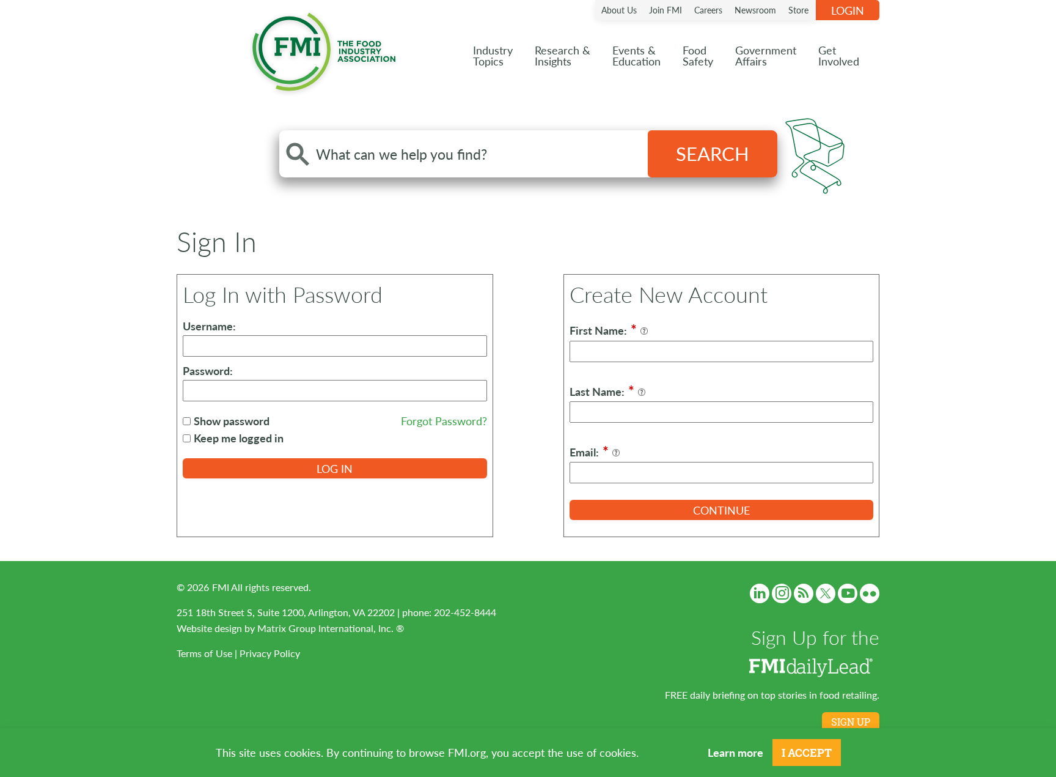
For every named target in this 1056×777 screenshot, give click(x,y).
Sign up (850, 722)
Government (765, 55)
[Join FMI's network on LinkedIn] (759, 593)
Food (698, 55)
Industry (493, 55)
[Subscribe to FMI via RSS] (803, 593)
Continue (721, 510)
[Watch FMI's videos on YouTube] (847, 593)
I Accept (807, 752)
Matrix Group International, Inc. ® (330, 628)
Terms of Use (204, 653)
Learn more (735, 752)
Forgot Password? (444, 420)
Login (847, 10)
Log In (335, 468)
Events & (636, 55)
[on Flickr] (869, 593)
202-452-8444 (465, 612)
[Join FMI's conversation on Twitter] (825, 593)
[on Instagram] (781, 593)
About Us (619, 10)
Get (838, 55)
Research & (562, 55)
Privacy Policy (270, 653)
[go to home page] (324, 49)
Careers (708, 10)
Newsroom (755, 10)
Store (798, 10)
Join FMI (665, 10)
